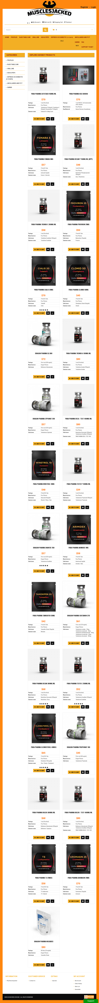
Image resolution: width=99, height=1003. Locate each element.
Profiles (14, 37)
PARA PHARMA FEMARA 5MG (43, 159)
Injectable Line (24, 37)
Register (84, 7)
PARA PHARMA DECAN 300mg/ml (43, 683)
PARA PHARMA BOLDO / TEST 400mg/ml (78, 812)
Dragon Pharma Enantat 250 (43, 547)
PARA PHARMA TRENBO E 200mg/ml (43, 224)
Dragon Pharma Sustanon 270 (78, 615)
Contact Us (32, 980)
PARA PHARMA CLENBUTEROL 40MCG (43, 747)
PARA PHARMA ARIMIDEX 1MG (78, 547)
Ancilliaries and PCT (82, 37)
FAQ (83, 42)
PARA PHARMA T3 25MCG (43, 878)
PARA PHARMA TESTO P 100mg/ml (78, 484)
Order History (78, 983)
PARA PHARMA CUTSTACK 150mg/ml (43, 94)
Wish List (77, 986)
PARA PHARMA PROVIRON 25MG (78, 224)
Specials (54, 980)
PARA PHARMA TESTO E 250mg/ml (78, 683)
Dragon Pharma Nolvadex (43, 941)
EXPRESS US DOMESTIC (62, 37)
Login (93, 7)
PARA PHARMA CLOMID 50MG (78, 289)
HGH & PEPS (45, 37)
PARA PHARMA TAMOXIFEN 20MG (44, 615)
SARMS (77, 42)
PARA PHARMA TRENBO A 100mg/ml (78, 353)
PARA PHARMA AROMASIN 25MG (78, 878)
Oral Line (35, 37)
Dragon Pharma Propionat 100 (78, 747)
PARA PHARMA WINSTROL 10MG (43, 484)
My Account (78, 980)
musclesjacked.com (11, 997)
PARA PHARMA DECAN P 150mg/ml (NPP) (78, 159)
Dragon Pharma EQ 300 (43, 353)
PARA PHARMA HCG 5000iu (78, 94)
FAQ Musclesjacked (12, 980)
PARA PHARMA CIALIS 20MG (43, 289)
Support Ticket (87, 47)
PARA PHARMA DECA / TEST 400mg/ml (78, 418)
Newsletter (78, 989)
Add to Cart (40, 119)
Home (7, 37)
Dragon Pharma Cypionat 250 (44, 418)
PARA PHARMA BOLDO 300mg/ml (43, 812)
